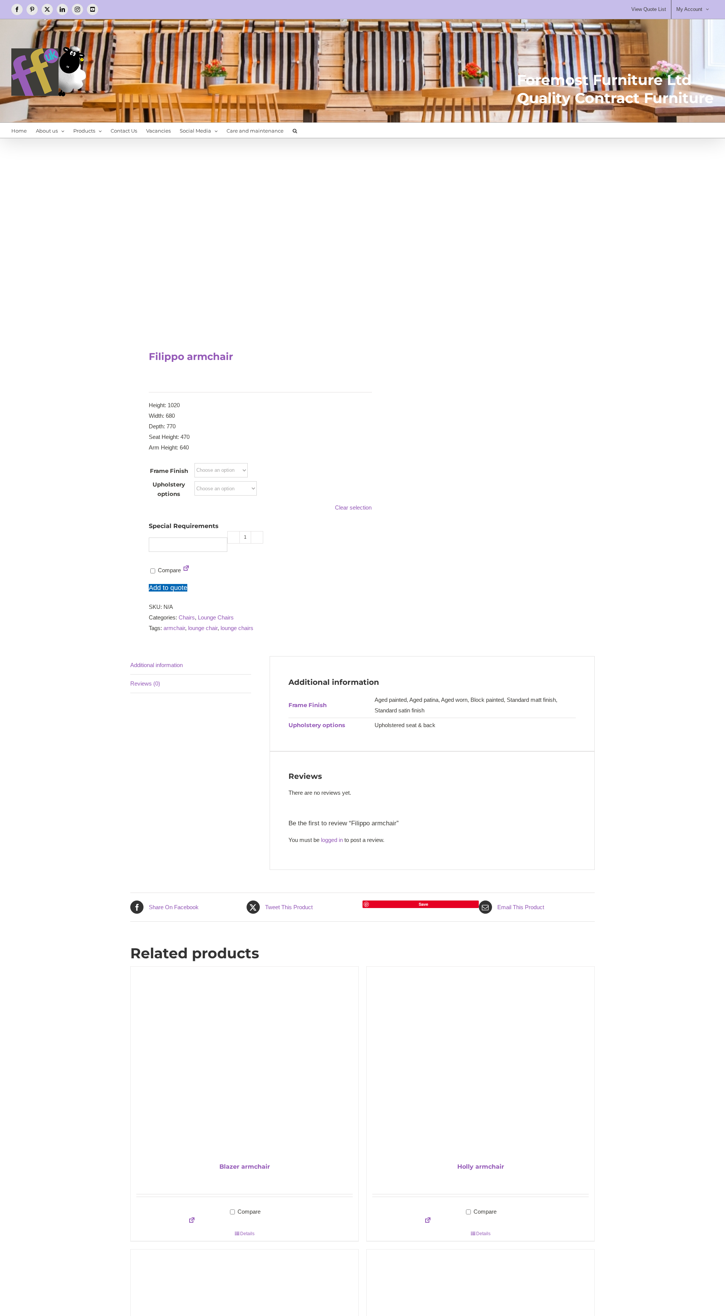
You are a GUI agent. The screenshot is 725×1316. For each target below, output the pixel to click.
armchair (174, 628)
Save (423, 904)
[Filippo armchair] (241, 236)
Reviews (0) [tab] (145, 683)
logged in (332, 840)
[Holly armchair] (480, 1061)
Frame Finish (169, 470)
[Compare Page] (186, 570)
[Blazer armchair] (244, 1061)
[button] (295, 130)
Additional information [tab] (156, 665)
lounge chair (203, 628)
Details (247, 1233)
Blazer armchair (244, 1166)
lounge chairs (237, 628)
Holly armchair (480, 1166)
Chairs (187, 617)
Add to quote (168, 588)
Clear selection (353, 507)
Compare (168, 570)
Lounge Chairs (216, 617)
